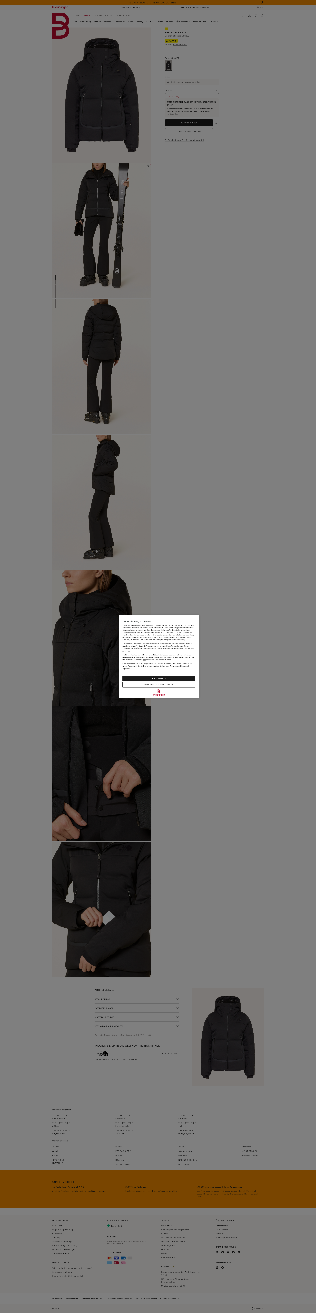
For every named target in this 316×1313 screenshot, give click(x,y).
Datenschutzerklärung (178, 666)
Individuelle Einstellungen (158, 685)
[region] (159, 656)
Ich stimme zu (159, 678)
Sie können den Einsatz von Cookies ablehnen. (152, 660)
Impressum (126, 668)
